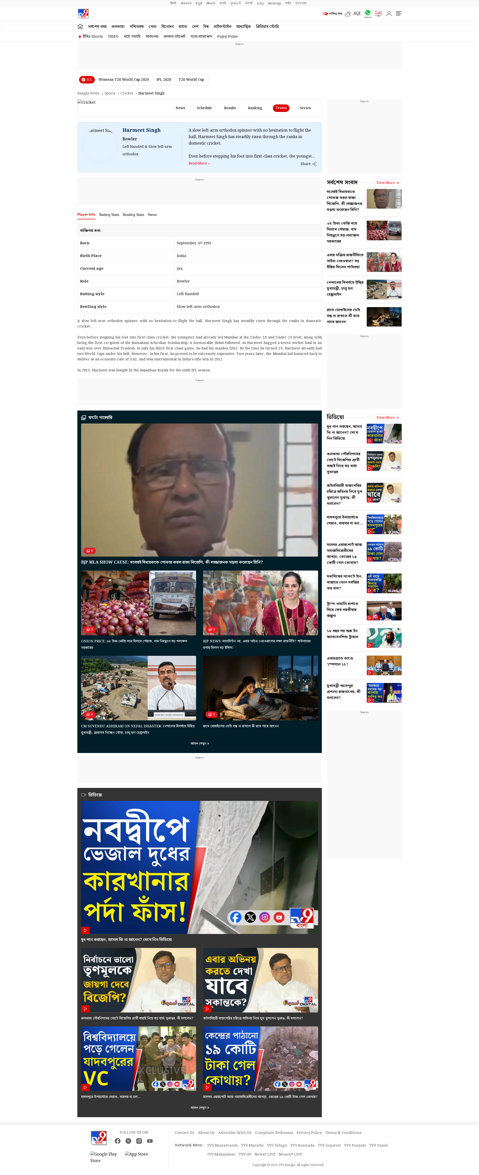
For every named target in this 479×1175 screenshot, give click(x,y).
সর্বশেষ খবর (97, 27)
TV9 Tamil (378, 1146)
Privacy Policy (309, 1133)
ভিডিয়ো (335, 417)
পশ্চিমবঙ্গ (136, 27)
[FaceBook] (117, 1141)
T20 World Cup (191, 80)
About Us (206, 1133)
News (152, 215)
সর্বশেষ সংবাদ (342, 182)
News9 (186, 3)
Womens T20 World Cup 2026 (124, 80)
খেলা (152, 27)
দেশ (195, 27)
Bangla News (88, 93)
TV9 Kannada (302, 1146)
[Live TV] (376, 13)
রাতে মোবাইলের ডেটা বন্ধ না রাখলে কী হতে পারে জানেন (241, 726)
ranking (255, 108)
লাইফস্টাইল (222, 27)
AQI (356, 13)
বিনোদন (167, 27)
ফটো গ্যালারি (132, 36)
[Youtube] (150, 1141)
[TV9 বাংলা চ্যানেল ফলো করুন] (365, 13)
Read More (198, 163)
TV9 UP (245, 1155)
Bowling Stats (133, 215)
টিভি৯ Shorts (93, 36)
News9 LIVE (265, 1155)
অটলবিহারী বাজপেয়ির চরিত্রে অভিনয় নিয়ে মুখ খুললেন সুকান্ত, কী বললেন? (253, 1018)
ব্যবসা (183, 27)
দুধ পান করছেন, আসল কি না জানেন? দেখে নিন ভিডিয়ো (126, 940)
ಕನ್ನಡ (198, 3)
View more (385, 183)
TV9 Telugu (277, 1146)
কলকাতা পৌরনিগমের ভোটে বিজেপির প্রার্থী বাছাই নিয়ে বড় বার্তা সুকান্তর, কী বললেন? (137, 1018)
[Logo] (83, 13)
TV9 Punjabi (355, 1146)
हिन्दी (173, 3)
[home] (80, 26)
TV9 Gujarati (329, 1146)
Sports (110, 93)
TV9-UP (301, 3)
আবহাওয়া (152, 36)
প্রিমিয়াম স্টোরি (267, 27)
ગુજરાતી (235, 3)
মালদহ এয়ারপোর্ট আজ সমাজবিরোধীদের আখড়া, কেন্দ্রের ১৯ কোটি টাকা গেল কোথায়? (260, 1097)
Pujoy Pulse (227, 36)
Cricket (126, 93)
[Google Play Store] (105, 1157)
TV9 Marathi (252, 1146)
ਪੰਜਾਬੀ (249, 3)
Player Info (86, 214)
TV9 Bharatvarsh (222, 1146)
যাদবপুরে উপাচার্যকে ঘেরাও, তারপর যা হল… (110, 1097)
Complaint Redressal (274, 1133)
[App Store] (140, 1157)
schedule (204, 108)
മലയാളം (274, 3)
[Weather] (349, 14)
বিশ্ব (206, 27)
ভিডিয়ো (95, 795)
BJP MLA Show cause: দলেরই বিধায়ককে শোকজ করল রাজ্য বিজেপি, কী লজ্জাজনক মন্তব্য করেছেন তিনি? (172, 562)
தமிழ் (260, 3)
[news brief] (332, 13)
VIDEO (113, 36)
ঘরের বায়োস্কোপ (201, 36)
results (230, 108)
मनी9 (288, 3)
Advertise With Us (234, 1133)
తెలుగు (211, 3)
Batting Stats (109, 215)
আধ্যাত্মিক (243, 27)
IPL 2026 (163, 80)
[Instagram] (139, 1141)
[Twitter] (128, 1141)
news (180, 108)
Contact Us (184, 1133)
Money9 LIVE (290, 1155)
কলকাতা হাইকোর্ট (174, 36)
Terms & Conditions (343, 1133)
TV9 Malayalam (221, 1155)
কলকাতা (118, 27)
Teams (281, 108)
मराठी (223, 3)
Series (305, 108)
